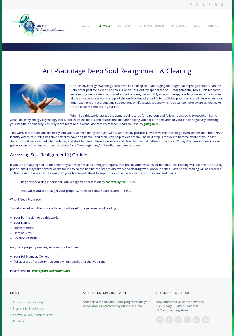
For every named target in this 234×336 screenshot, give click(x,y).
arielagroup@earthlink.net (51, 271)
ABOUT (86, 25)
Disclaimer (19, 321)
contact (107, 306)
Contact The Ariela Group (28, 302)
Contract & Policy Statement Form (33, 315)
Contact (213, 25)
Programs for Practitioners (28, 308)
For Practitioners (151, 25)
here (95, 306)
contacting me (116, 182)
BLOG (197, 25)
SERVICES (104, 25)
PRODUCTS (179, 25)
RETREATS (124, 25)
